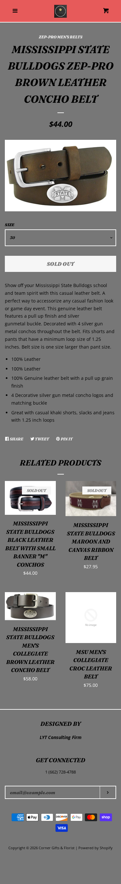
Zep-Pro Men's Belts (60, 36)
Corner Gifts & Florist (57, 847)
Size (9, 224)
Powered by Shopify (95, 847)
